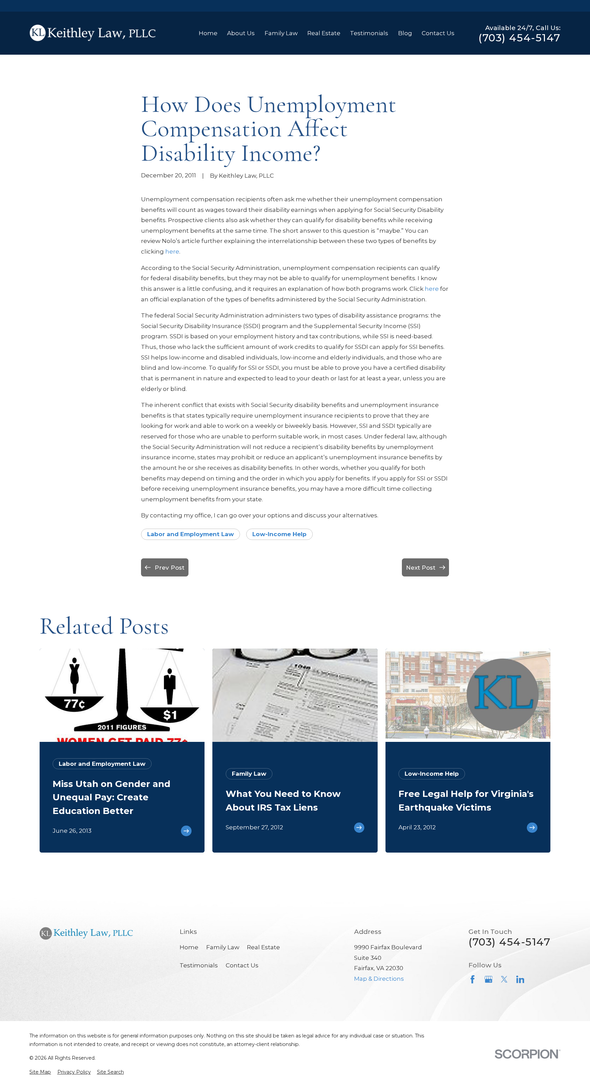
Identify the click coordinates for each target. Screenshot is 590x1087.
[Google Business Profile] (488, 979)
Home (189, 947)
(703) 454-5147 (519, 38)
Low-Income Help (279, 534)
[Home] (92, 33)
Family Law (222, 947)
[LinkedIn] (520, 979)
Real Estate (263, 947)
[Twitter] (504, 979)
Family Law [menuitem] (281, 33)
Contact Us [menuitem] (438, 33)
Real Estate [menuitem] (323, 33)
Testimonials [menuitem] (369, 33)
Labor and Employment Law (190, 534)
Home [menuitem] (208, 33)
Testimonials (199, 965)
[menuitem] (40, 1072)
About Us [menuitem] (241, 33)
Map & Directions (379, 978)
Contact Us (242, 965)
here (172, 251)
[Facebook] (472, 979)
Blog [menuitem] (405, 33)
